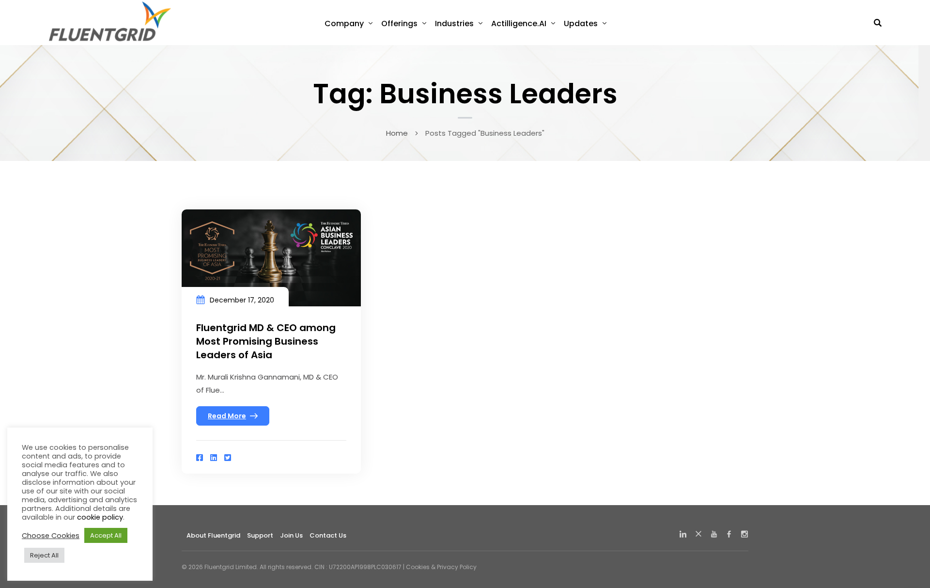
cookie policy (100, 517)
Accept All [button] (106, 535)
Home (397, 133)
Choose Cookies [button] (50, 535)
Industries (454, 23)
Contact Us (328, 535)
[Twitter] (227, 458)
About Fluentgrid (213, 535)
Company (344, 23)
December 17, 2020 (242, 300)
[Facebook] (199, 458)
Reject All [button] (44, 555)
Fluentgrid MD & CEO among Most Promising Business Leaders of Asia (266, 341)
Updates (581, 23)
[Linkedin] (213, 458)
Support (260, 535)
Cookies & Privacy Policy (441, 567)
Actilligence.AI (518, 23)
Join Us (291, 535)
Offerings (399, 23)
